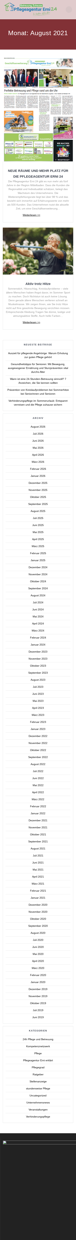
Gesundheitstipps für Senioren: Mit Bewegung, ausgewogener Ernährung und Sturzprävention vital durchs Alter (38, 368)
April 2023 (38, 707)
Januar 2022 (38, 813)
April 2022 (38, 792)
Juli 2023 (38, 686)
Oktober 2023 (38, 665)
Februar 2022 (38, 806)
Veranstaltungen (38, 1109)
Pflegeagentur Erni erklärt (38, 1060)
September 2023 (38, 672)
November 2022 (38, 743)
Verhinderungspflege (38, 1116)
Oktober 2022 (38, 750)
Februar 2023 (38, 721)
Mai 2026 (38, 447)
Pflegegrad (38, 1067)
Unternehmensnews (38, 1102)
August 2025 (38, 511)
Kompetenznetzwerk (38, 1046)
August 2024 (38, 595)
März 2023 (38, 714)
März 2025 (38, 546)
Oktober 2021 (38, 834)
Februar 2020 (38, 975)
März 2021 (38, 883)
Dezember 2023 (38, 651)
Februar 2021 (38, 890)
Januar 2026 (38, 475)
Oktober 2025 (38, 496)
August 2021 (38, 848)
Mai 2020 (38, 953)
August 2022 (38, 764)
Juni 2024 (38, 609)
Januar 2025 (38, 560)
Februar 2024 (38, 637)
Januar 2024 (38, 644)
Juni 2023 (38, 693)
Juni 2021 (38, 862)
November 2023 (38, 658)
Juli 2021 (38, 855)
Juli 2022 (38, 771)
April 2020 (38, 961)
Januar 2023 (38, 728)
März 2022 (38, 799)
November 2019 (38, 996)
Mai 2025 (38, 532)
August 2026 (38, 426)
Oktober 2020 (38, 918)
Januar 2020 (38, 982)
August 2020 (38, 932)
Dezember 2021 (38, 820)
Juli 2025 (38, 518)
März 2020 (38, 968)
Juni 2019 (38, 1017)
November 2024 (38, 574)
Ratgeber (38, 1074)
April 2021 (38, 876)
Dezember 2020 (38, 904)
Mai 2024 (38, 616)
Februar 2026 (38, 468)
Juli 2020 (38, 939)
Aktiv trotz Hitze (38, 284)
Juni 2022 (38, 778)
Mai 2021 (38, 869)
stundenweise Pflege (38, 1088)
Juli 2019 (38, 1010)
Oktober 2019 (38, 1003)
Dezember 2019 (38, 989)
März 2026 (38, 461)
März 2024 (38, 630)
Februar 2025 (38, 553)
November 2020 (38, 911)
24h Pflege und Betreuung (38, 1039)
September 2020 (38, 925)
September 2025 (38, 504)
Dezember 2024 (38, 567)
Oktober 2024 (38, 581)
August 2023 (38, 679)
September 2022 (38, 757)
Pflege (38, 1053)
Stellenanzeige (38, 1081)
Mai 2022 (38, 785)
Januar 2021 (38, 897)
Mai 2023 (38, 700)
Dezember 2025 (38, 482)
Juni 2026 (38, 440)
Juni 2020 (38, 946)
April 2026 (38, 454)
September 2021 (38, 841)
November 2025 (38, 489)
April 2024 (38, 623)
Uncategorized (38, 1095)
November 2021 (38, 827)
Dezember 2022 (38, 736)
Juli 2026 (38, 433)
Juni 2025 (38, 525)
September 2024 (38, 588)
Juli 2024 (38, 602)
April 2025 (38, 539)
